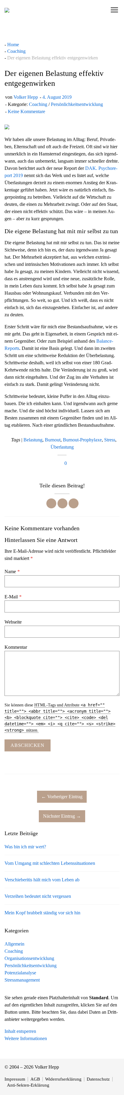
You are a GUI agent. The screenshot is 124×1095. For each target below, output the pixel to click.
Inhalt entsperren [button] (20, 1031)
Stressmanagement (22, 979)
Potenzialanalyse (20, 972)
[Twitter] (62, 503)
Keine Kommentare (26, 111)
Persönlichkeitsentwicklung (77, 104)
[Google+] (74, 503)
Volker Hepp (26, 97)
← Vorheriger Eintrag (61, 796)
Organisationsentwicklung (29, 958)
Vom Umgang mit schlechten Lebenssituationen (50, 863)
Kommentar (16, 647)
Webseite (13, 621)
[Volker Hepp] (7, 10)
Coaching (38, 104)
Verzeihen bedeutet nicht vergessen (38, 896)
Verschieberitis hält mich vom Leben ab (42, 879)
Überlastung (62, 447)
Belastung (32, 439)
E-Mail (13, 596)
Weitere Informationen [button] (26, 1038)
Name (12, 571)
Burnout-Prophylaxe (82, 439)
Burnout (52, 439)
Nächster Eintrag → (62, 816)
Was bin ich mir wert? (25, 846)
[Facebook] (51, 503)
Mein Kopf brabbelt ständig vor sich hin (42, 912)
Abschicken (28, 745)
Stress (109, 439)
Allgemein (14, 943)
